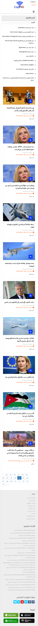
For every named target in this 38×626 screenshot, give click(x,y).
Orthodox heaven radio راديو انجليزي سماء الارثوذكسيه (20, 585)
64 (19, 478)
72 (23, 481)
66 (27, 478)
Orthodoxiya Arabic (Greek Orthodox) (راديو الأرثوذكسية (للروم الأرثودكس (19, 576)
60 (3, 478)
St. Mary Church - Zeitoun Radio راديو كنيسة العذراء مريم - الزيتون (19, 549)
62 (11, 478)
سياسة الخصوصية (30, 519)
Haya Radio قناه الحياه (29, 572)
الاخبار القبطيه (31, 506)
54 (7, 475)
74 (3, 484)
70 (15, 481)
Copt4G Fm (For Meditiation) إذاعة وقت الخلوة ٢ (22, 538)
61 (7, 478)
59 (26, 475)
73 (27, 481)
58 (22, 475)
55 (10, 475)
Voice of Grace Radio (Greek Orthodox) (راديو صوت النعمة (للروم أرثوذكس (20, 568)
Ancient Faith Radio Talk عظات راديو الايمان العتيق (21, 582)
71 (19, 481)
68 (7, 481)
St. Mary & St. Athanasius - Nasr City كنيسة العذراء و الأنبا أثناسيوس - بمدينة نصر (19, 544)
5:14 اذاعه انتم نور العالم (28, 541)
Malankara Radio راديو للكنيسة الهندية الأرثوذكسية (21, 590)
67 (3, 481)
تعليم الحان (32, 500)
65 (23, 478)
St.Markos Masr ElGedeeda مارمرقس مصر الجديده (21, 560)
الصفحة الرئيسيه (31, 498)
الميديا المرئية (31, 511)
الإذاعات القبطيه (31, 503)
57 (18, 475)
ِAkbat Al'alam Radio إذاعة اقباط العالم (24, 530)
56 (14, 475)
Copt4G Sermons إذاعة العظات (26, 535)
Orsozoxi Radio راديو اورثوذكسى (26, 553)
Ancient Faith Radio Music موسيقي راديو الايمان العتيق (20, 579)
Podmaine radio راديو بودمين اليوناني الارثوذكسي (21, 587)
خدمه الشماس (31, 508)
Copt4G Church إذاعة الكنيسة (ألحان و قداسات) (23, 533)
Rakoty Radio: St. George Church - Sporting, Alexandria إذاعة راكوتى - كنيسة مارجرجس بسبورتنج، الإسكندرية (19, 564)
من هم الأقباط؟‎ (31, 516)
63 (15, 478)
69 (11, 481)
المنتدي (33, 513)
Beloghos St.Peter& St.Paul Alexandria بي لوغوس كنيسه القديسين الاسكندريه (19, 556)
